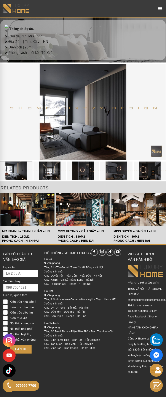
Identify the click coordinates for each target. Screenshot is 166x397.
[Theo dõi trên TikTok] (109, 252)
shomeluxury (144, 305)
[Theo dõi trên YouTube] (117, 252)
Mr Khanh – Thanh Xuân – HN (26, 231)
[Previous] (9, 110)
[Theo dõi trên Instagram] (102, 252)
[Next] (157, 110)
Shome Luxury (147, 310)
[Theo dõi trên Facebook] (94, 252)
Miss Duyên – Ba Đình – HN (134, 231)
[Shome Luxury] (16, 8)
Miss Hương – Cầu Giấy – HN (81, 231)
